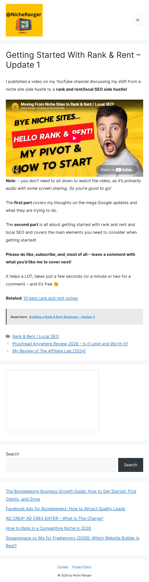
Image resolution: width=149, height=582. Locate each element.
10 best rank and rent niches (50, 298)
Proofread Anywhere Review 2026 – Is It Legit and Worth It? (70, 343)
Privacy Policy (81, 567)
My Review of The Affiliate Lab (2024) (49, 350)
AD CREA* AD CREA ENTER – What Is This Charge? (54, 518)
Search (12, 454)
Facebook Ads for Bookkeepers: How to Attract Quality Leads (65, 508)
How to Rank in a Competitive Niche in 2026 (48, 528)
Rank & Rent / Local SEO (35, 336)
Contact (63, 567)
